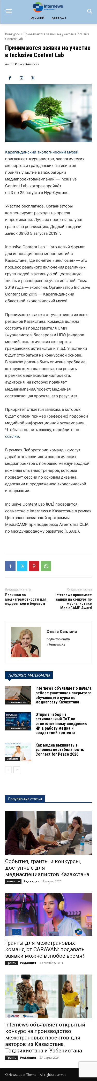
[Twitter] (33, 78)
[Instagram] (21, 78)
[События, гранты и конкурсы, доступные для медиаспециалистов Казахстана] (48, 833)
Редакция (31, 881)
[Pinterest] (34, 566)
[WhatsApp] (46, 566)
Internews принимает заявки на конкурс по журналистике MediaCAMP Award (73, 601)
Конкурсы (12, 34)
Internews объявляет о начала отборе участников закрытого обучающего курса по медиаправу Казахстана (63, 695)
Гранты (12, 963)
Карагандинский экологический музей (41, 152)
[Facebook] (9, 78)
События (13, 759)
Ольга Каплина (27, 64)
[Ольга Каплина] (26, 642)
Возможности (16, 702)
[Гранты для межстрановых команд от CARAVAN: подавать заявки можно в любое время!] (48, 915)
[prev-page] (8, 769)
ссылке (12, 436)
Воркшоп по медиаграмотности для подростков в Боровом (25, 599)
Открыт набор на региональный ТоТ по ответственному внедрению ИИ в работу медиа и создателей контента (61, 723)
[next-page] (16, 769)
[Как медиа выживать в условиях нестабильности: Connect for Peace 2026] (18, 752)
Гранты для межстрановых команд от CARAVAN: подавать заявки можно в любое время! (45, 949)
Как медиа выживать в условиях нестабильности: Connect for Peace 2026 (59, 750)
